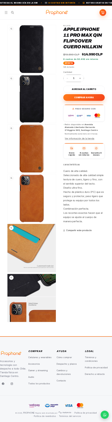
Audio (31, 377)
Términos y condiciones (91, 359)
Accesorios (34, 364)
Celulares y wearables (40, 357)
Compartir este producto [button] (79, 230)
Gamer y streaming (38, 370)
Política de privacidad (96, 367)
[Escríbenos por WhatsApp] (105, 415)
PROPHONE (29, 413)
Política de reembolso (45, 416)
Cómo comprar (64, 357)
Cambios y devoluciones (64, 372)
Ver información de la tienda (79, 138)
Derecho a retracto (95, 374)
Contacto (61, 380)
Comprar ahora (84, 97)
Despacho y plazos (67, 364)
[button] (6, 12)
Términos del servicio (70, 416)
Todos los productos (39, 383)
